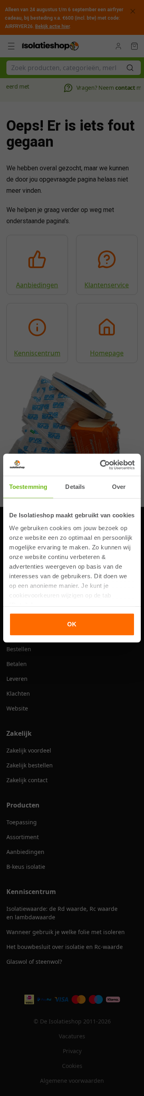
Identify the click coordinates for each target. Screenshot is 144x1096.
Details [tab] (75, 486)
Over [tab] (119, 486)
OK (71, 624)
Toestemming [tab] (28, 486)
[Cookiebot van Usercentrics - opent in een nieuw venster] (101, 465)
